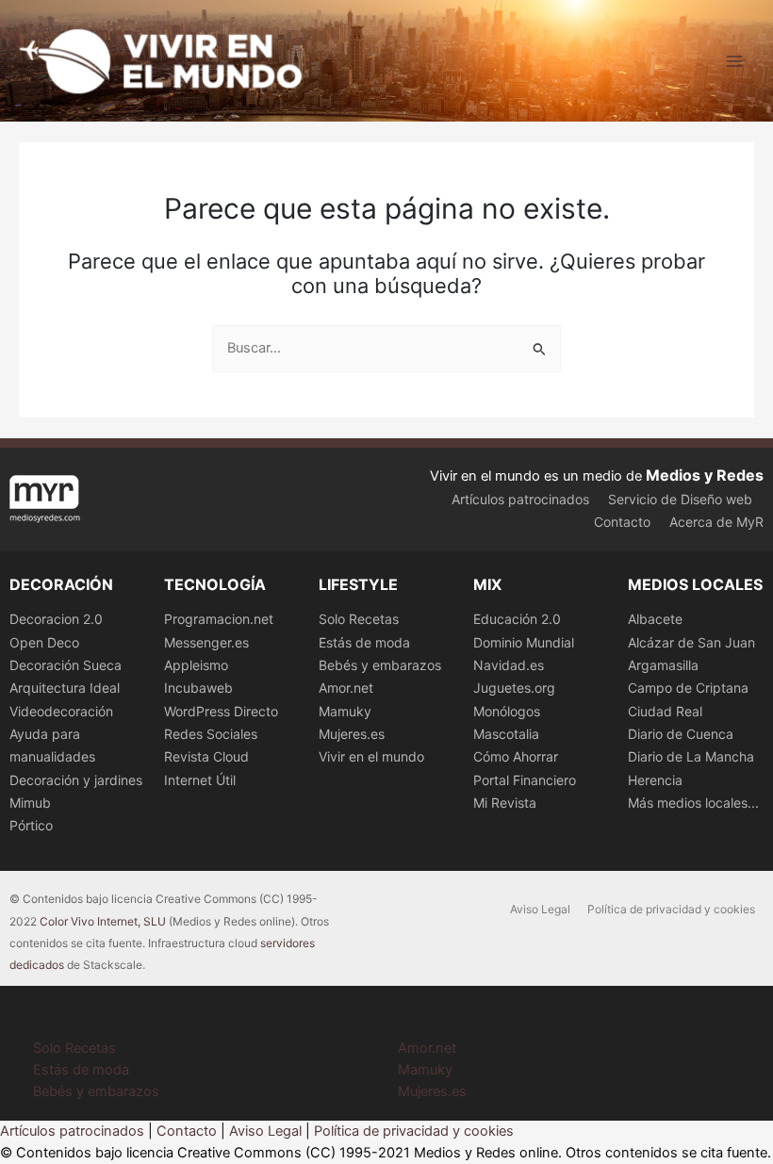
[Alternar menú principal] (734, 61)
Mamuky (345, 711)
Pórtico (31, 825)
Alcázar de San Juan (691, 642)
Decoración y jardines (75, 780)
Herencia (655, 780)
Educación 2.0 (517, 619)
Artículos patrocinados (520, 499)
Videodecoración (61, 711)
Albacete (655, 619)
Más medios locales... (693, 803)
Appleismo (196, 665)
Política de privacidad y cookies (671, 909)
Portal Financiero (524, 780)
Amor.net (346, 688)
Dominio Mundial (523, 642)
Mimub (30, 803)
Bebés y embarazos (380, 665)
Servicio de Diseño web (680, 499)
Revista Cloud (206, 756)
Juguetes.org (514, 688)
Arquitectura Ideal (64, 688)
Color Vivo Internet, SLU (103, 921)
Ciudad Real (665, 711)
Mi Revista (504, 803)
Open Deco (44, 642)
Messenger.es (206, 642)
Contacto (622, 522)
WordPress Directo (221, 711)
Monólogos (506, 711)
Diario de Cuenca (680, 734)
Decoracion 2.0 (56, 619)
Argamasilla (663, 665)
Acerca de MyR (716, 522)
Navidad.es (508, 665)
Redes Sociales (210, 734)
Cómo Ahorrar (515, 756)
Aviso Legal (540, 909)
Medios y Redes (705, 475)
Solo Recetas (359, 619)
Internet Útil (200, 780)
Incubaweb (198, 688)
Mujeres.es (352, 734)
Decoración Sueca (65, 665)
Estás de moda (364, 642)
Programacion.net (218, 619)
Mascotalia (506, 734)
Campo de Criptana (688, 688)
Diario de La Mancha (691, 756)
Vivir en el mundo (371, 756)
